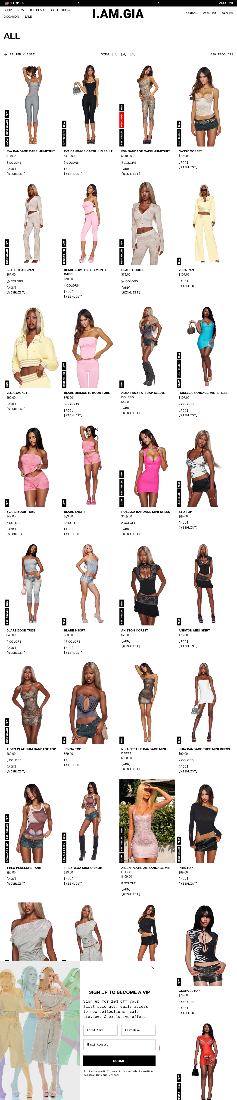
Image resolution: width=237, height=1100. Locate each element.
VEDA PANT (187, 270)
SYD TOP (185, 511)
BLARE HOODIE (132, 270)
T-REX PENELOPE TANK (23, 868)
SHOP (8, 10)
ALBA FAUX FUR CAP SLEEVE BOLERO (143, 395)
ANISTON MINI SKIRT (194, 630)
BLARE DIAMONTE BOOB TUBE (87, 393)
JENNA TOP (72, 749)
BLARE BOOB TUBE (20, 511)
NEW (20, 10)
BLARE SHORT (74, 511)
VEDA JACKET (16, 393)
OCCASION (11, 16)
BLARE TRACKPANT (21, 270)
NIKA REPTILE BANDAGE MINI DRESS (143, 751)
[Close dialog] (153, 967)
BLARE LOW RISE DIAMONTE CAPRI (85, 272)
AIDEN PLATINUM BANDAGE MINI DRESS (146, 870)
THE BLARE (38, 10)
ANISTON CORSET (134, 630)
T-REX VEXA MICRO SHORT (84, 868)
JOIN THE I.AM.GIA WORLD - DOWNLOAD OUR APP (118, 3)
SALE (28, 16)
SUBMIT (119, 1061)
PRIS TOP (186, 868)
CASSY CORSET (190, 151)
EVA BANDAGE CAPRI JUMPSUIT (30, 151)
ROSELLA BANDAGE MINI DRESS (203, 393)
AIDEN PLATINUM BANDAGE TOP (31, 749)
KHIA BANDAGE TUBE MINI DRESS (204, 749)
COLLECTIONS (61, 10)
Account (226, 3)
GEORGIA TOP (189, 991)
